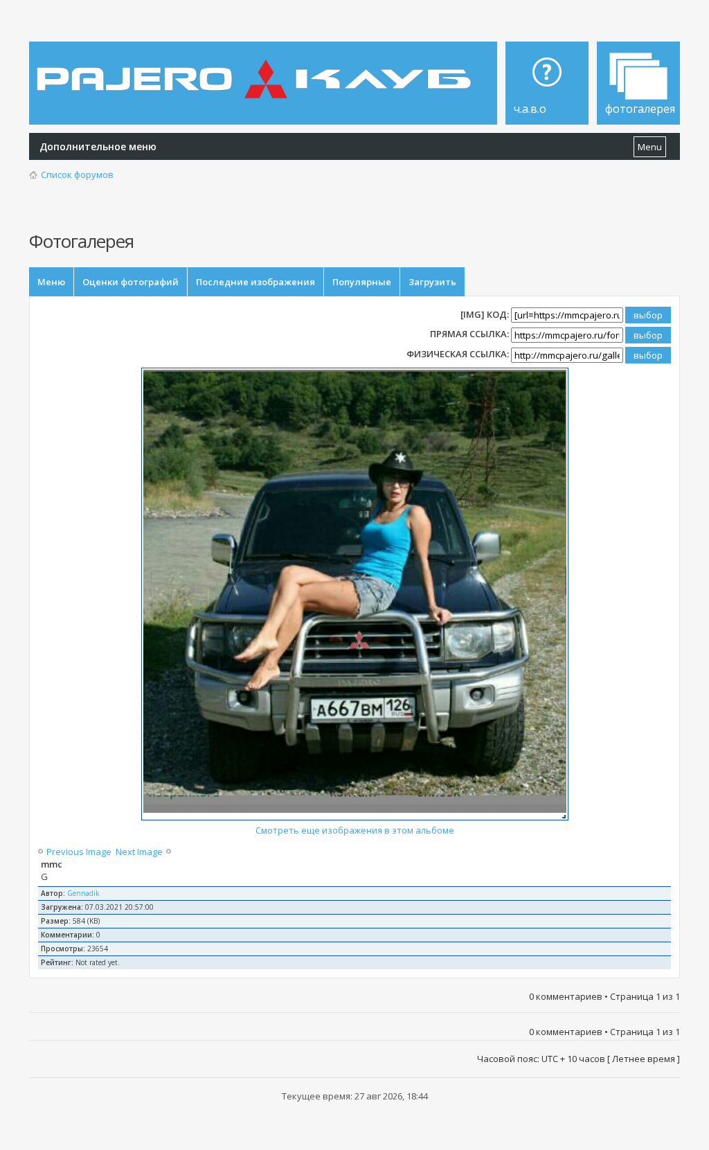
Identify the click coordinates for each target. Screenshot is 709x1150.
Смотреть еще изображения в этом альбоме (354, 830)
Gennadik (83, 893)
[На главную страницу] (257, 69)
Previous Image (80, 851)
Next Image (138, 851)
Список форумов (77, 174)
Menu (650, 147)
